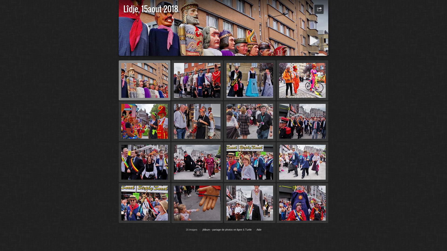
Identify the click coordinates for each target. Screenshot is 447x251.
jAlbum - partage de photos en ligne (222, 229)
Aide (259, 229)
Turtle (248, 229)
